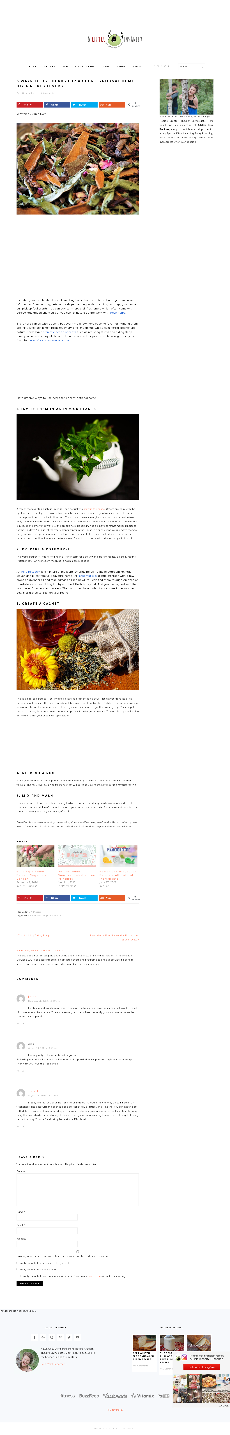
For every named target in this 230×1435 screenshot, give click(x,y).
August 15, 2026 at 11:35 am (43, 1095)
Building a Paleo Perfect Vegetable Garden (32, 875)
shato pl (33, 1091)
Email (21, 1225)
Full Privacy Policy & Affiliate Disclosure (40, 950)
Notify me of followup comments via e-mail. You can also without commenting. (74, 1276)
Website (21, 1238)
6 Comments (47, 93)
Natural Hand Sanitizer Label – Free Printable (76, 875)
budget (45, 915)
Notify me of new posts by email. (39, 1269)
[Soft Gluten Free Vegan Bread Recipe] (199, 1349)
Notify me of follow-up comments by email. (45, 1263)
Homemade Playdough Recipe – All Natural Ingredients (118, 875)
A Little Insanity (115, 39)
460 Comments (168, 1369)
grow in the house (94, 508)
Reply (20, 1023)
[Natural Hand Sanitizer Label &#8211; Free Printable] (77, 856)
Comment (23, 1171)
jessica (32, 996)
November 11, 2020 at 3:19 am (44, 1001)
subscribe (95, 1276)
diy (51, 915)
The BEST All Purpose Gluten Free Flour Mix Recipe (171, 1358)
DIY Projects (35, 912)
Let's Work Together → (54, 1363)
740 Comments (140, 1365)
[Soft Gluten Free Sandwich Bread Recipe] (144, 1349)
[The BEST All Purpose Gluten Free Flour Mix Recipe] (172, 1349)
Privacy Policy (115, 1409)
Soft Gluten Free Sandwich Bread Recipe (143, 1356)
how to (57, 915)
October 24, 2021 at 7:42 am (43, 1048)
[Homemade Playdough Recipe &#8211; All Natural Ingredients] (118, 856)
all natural (35, 915)
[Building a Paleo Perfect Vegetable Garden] (35, 856)
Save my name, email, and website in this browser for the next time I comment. (63, 1256)
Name (21, 1211)
